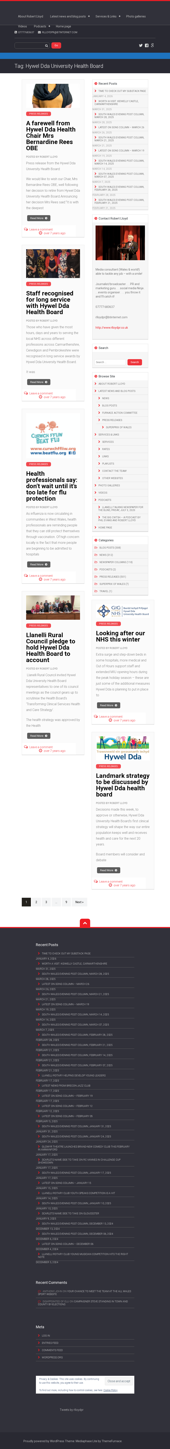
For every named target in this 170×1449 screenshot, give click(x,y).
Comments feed (52, 1350)
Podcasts (40, 26)
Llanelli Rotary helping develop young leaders (74, 1075)
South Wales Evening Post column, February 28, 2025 (119, 188)
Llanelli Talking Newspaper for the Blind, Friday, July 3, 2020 (120, 509)
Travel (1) (106, 591)
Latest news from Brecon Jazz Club (66, 1085)
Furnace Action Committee (119, 412)
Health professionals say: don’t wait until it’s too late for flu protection (51, 486)
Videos (22, 26)
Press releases (112, 420)
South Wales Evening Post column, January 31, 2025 (76, 1126)
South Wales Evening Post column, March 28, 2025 (119, 116)
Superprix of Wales (118, 427)
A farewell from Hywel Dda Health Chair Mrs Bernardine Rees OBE (51, 136)
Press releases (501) (113, 576)
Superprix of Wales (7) (114, 584)
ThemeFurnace (112, 1441)
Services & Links (106, 16)
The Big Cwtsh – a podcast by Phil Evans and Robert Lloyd (119, 519)
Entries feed (50, 1343)
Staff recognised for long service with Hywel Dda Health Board (49, 303)
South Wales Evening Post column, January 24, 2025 (76, 1136)
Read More (37, 218)
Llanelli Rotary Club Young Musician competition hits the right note (83, 1256)
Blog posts (109, 405)
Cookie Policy (110, 1390)
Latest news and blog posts (68, 16)
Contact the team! (114, 471)
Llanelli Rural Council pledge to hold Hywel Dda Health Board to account (50, 647)
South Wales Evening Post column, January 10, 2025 (76, 1203)
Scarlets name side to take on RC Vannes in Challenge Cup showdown (79, 1161)
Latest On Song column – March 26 (121, 127)
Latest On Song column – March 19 (121, 150)
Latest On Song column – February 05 (67, 1116)
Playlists (108, 463)
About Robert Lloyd (30, 16)
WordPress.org (52, 1357)
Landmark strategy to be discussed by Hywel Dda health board (122, 785)
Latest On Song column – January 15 (66, 1183)
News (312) (106, 555)
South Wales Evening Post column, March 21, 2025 (119, 139)
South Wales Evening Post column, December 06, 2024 (77, 1233)
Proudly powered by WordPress (43, 1441)
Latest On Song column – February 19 (67, 1095)
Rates (106, 449)
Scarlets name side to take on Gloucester (70, 1213)
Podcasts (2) (108, 569)
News (105, 398)
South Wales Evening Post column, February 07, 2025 (77, 1065)
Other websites (112, 478)
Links (105, 456)
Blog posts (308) (110, 547)
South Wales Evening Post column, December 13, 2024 (77, 1223)
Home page (63, 26)
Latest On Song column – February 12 (67, 1106)
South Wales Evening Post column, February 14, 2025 (77, 1055)
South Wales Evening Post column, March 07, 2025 (119, 175)
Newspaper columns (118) (116, 562)
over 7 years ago (55, 233)
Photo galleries (136, 16)
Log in (46, 1335)
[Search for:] (111, 362)
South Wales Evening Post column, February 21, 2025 (119, 201)
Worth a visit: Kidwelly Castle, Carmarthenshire (117, 103)
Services (108, 441)
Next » (79, 902)
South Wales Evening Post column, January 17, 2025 (76, 1172)
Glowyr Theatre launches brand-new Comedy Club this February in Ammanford (84, 1148)
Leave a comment (41, 229)
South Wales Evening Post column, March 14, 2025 (119, 162)
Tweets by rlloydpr (72, 1409)
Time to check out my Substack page (122, 91)
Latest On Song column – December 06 (67, 1244)
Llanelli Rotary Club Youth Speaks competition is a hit (78, 1193)
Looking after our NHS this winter (120, 636)
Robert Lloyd (49, 156)
